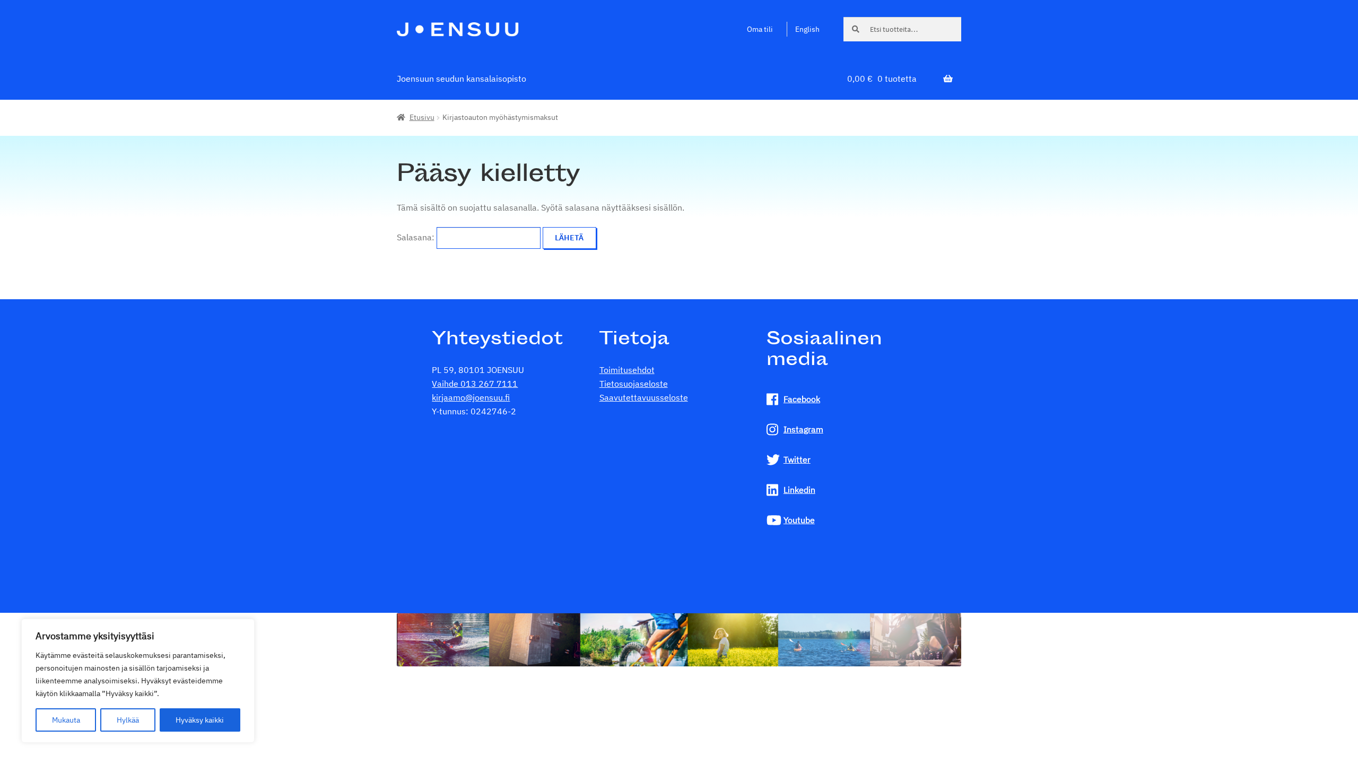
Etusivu (422, 117)
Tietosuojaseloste (633, 383)
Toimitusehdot (627, 369)
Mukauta (66, 720)
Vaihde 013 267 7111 (475, 383)
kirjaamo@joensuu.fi (471, 397)
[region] (138, 681)
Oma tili (760, 29)
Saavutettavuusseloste (643, 397)
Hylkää (128, 720)
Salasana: (417, 237)
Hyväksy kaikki (200, 720)
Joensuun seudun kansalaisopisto (461, 78)
